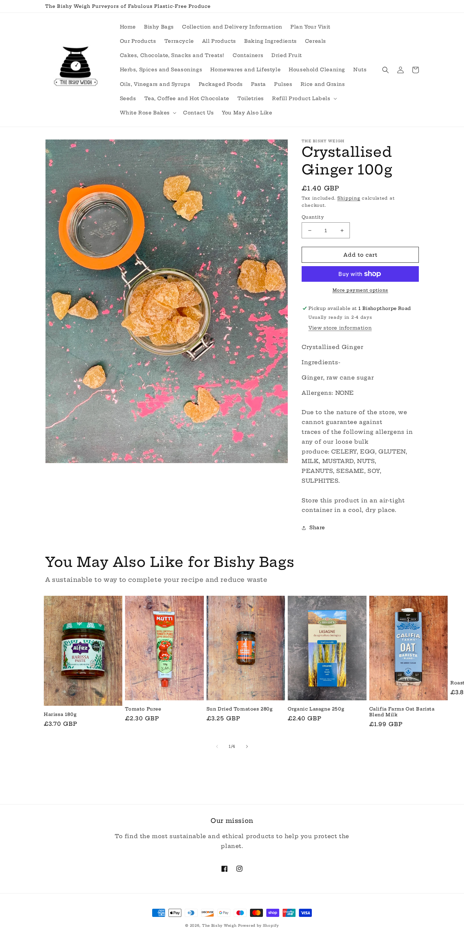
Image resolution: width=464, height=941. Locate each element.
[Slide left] (217, 746)
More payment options (360, 290)
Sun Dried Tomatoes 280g (240, 709)
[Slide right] (246, 746)
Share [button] (317, 527)
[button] (304, 98)
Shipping (348, 198)
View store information (340, 328)
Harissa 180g (60, 714)
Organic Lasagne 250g (316, 709)
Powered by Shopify (258, 925)
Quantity (313, 217)
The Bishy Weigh (219, 925)
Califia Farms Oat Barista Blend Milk (402, 711)
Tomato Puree (143, 709)
